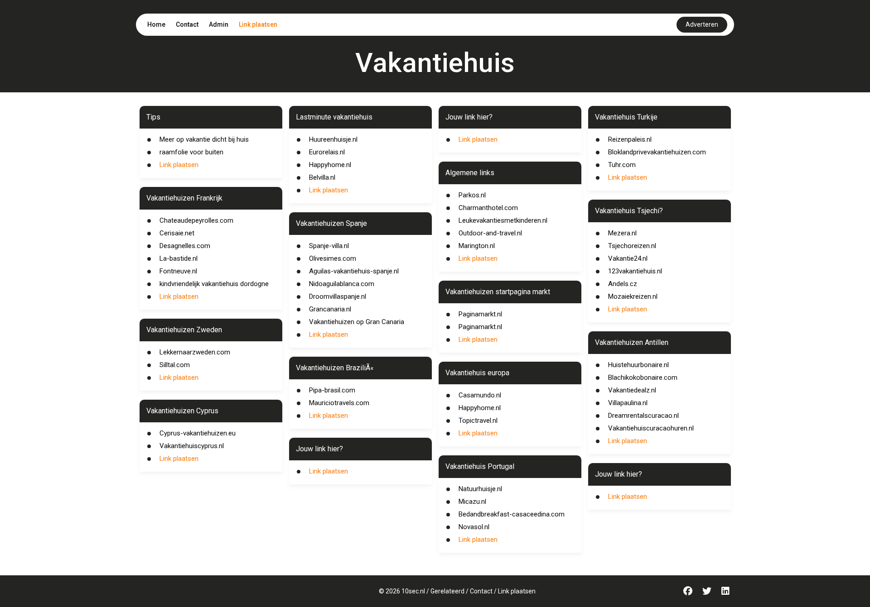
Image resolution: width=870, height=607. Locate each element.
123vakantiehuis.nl (635, 271)
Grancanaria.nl (330, 309)
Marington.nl (477, 246)
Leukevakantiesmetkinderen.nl (503, 220)
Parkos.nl (472, 195)
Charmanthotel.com (488, 208)
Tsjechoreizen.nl (632, 246)
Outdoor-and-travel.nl (490, 233)
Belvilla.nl (322, 177)
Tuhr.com (622, 165)
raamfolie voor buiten (191, 152)
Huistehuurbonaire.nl (638, 365)
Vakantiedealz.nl (632, 390)
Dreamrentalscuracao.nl (643, 415)
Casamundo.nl (480, 395)
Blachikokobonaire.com (642, 377)
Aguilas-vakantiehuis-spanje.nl (354, 271)
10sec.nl (413, 591)
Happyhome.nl (330, 165)
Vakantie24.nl (628, 258)
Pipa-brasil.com (332, 390)
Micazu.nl (472, 501)
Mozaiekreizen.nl (632, 296)
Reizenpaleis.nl (630, 139)
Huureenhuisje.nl (333, 139)
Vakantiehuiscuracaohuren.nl (651, 428)
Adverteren (702, 24)
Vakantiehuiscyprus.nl (192, 446)
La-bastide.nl (179, 258)
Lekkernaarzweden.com (195, 352)
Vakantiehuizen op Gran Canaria (356, 322)
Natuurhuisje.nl (480, 489)
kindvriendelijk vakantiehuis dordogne (214, 284)
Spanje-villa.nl (329, 246)
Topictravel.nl (478, 420)
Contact (187, 24)
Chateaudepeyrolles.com (196, 220)
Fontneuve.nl (178, 271)
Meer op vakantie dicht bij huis (204, 139)
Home (156, 24)
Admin (218, 24)
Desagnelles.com (185, 246)
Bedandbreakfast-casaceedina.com (512, 514)
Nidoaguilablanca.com (341, 284)
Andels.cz (622, 284)
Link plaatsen (258, 24)
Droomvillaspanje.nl (337, 296)
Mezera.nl (622, 233)
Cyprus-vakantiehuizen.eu (198, 433)
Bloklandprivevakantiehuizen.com (657, 152)
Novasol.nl (474, 527)
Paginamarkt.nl (480, 314)
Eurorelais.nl (327, 152)
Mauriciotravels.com (339, 403)
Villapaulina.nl (628, 403)
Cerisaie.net (177, 233)
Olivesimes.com (332, 258)
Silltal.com (175, 365)
